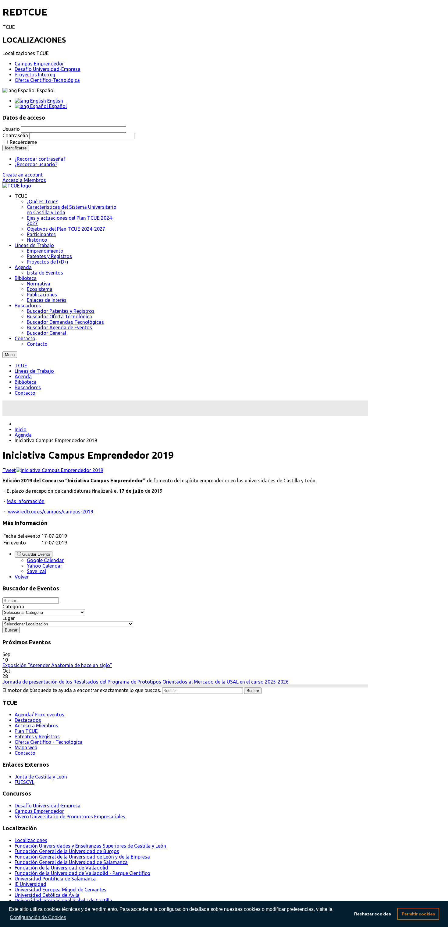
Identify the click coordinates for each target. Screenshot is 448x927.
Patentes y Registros (37, 736)
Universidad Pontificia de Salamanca (55, 878)
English (54, 100)
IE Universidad (30, 884)
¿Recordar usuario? (36, 164)
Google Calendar (45, 560)
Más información (25, 501)
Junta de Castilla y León (41, 776)
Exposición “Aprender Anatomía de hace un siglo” (57, 665)
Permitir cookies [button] (418, 913)
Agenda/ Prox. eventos (39, 714)
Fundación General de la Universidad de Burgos (67, 851)
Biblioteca (26, 382)
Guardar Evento (35, 554)
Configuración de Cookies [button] (38, 917)
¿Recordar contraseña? (40, 159)
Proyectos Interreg (35, 74)
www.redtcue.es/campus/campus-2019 (50, 511)
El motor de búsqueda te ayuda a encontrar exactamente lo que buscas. (81, 690)
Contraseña (15, 135)
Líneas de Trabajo (34, 371)
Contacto (25, 393)
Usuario (11, 129)
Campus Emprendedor (39, 63)
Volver (22, 576)
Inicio (21, 429)
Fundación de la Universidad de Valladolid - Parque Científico (82, 873)
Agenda (23, 376)
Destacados (28, 720)
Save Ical (36, 571)
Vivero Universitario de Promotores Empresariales (70, 816)
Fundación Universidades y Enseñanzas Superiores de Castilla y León (90, 845)
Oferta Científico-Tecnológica (47, 80)
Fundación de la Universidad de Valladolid (61, 867)
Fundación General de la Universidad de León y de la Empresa (82, 856)
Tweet (9, 470)
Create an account (22, 174)
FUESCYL (24, 782)
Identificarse (16, 148)
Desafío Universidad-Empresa (47, 69)
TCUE (21, 365)
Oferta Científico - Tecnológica (49, 742)
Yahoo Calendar (44, 565)
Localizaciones (31, 840)
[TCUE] (16, 185)
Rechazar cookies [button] (372, 913)
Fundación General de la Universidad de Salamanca (71, 862)
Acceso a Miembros (24, 180)
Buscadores (28, 387)
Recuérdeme (23, 142)
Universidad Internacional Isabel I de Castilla (63, 900)
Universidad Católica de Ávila (47, 895)
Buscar (253, 690)
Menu (10, 354)
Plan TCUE (26, 731)
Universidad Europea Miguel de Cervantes (60, 889)
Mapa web (26, 747)
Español (57, 106)
